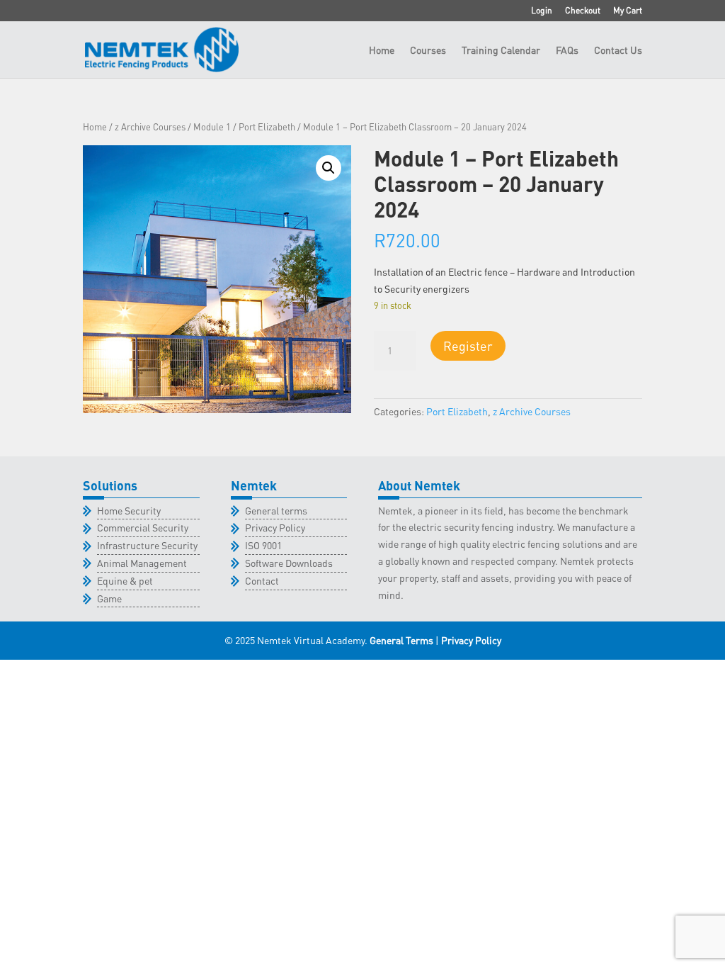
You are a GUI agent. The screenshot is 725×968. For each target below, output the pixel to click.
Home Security (129, 510)
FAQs (567, 50)
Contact (262, 580)
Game (109, 598)
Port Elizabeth (267, 127)
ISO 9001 (263, 545)
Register (468, 345)
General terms (276, 510)
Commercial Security (142, 527)
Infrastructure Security (147, 545)
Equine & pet (125, 580)
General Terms (401, 640)
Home (381, 50)
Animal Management (142, 562)
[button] (328, 168)
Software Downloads (289, 562)
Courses (428, 50)
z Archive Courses (150, 127)
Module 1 (212, 127)
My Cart (627, 11)
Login (541, 11)
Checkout (582, 11)
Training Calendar (501, 50)
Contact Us (618, 50)
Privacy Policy (275, 527)
